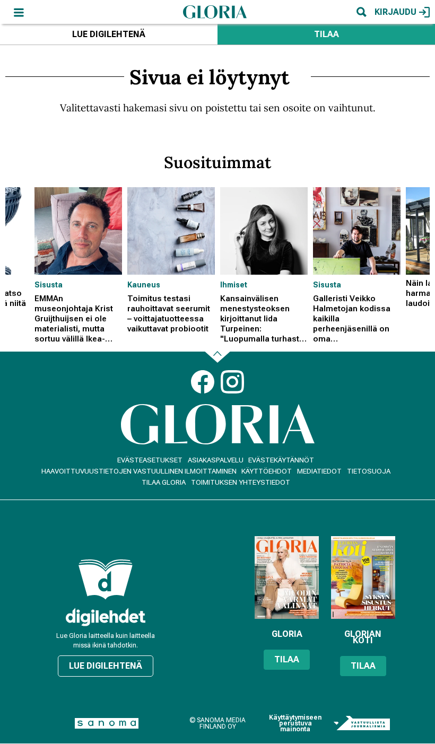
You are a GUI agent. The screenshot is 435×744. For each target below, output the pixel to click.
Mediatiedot (319, 471)
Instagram (232, 381)
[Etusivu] (215, 11)
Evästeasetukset (149, 460)
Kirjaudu (395, 12)
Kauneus (143, 285)
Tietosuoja (368, 471)
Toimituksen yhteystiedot (240, 482)
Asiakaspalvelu (215, 460)
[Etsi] (361, 12)
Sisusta (48, 285)
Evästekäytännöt (281, 460)
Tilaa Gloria (164, 482)
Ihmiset (233, 285)
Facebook (202, 381)
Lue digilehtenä (108, 34)
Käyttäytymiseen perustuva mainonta (295, 723)
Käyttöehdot (266, 471)
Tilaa (326, 34)
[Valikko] (19, 12)
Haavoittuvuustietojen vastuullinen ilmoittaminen (139, 471)
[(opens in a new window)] (105, 617)
